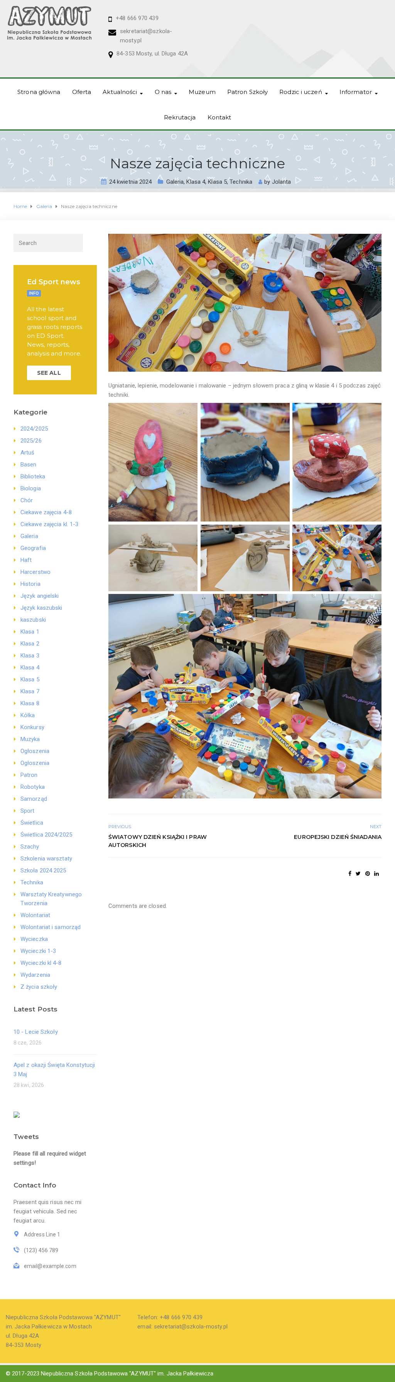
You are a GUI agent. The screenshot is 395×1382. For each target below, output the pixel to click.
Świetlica (31, 822)
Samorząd (33, 798)
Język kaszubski (41, 607)
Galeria (175, 181)
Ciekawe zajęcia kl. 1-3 (49, 524)
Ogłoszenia (34, 751)
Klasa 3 (29, 655)
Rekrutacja (180, 117)
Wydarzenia (35, 974)
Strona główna (38, 92)
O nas (163, 92)
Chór (26, 500)
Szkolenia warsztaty (46, 858)
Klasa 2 (29, 643)
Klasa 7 (29, 691)
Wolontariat (35, 915)
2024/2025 (34, 428)
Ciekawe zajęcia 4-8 (46, 512)
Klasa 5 (217, 181)
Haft (26, 560)
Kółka (27, 715)
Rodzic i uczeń (300, 92)
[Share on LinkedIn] (376, 873)
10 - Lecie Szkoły (36, 1031)
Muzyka (30, 739)
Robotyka (32, 786)
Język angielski (39, 595)
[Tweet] (358, 873)
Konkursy (32, 727)
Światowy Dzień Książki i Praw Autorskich (157, 841)
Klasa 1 (29, 631)
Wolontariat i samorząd (50, 927)
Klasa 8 (29, 703)
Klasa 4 (195, 181)
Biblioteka (32, 476)
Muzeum (202, 92)
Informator (355, 92)
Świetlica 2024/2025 (46, 834)
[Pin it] (367, 873)
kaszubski (33, 619)
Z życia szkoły (38, 986)
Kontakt (219, 117)
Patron (29, 775)
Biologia (30, 488)
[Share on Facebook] (349, 873)
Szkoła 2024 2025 (43, 870)
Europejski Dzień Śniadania (337, 837)
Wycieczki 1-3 (38, 951)
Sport (27, 810)
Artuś (27, 452)
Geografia (33, 548)
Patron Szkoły (247, 92)
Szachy (29, 846)
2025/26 (31, 440)
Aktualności (120, 92)
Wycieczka (34, 939)
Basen (28, 464)
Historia (30, 583)
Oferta (81, 92)
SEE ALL (49, 372)
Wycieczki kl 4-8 (41, 962)
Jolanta (281, 181)
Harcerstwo (35, 572)
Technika (241, 181)
